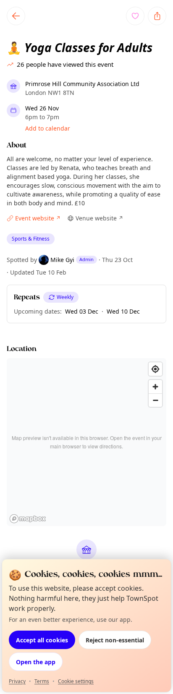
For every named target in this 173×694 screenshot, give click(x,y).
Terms (41, 681)
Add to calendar (47, 128)
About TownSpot (135, 472)
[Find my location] (155, 369)
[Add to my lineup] (135, 16)
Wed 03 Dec (81, 311)
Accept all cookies (42, 640)
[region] (86, 442)
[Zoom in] (155, 386)
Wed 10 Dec (123, 311)
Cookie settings (76, 681)
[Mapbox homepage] (27, 519)
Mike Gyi (62, 260)
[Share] (157, 16)
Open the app (35, 662)
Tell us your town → (41, 472)
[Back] (16, 16)
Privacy (17, 681)
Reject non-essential (115, 640)
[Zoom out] (155, 400)
